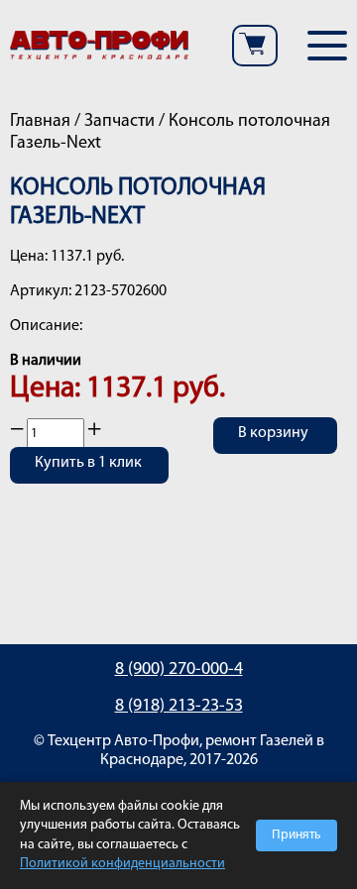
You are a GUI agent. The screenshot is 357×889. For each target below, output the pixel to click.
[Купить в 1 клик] (89, 478)
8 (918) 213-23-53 (179, 707)
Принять (296, 835)
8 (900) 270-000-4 (179, 670)
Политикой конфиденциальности (122, 863)
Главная (40, 122)
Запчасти (119, 122)
